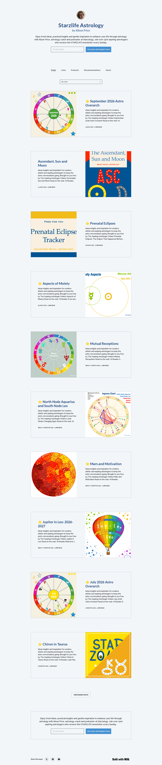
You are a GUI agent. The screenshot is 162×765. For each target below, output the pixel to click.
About (108, 70)
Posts (53, 70)
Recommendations (92, 70)
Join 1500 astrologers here (98, 49)
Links (63, 70)
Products (75, 70)
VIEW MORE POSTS (81, 695)
